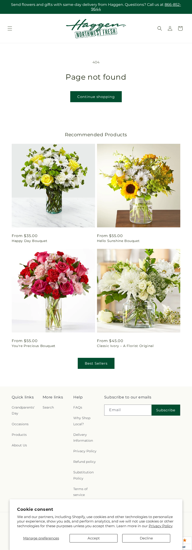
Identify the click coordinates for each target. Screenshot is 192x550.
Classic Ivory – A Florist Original (125, 346)
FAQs (77, 407)
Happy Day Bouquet (29, 241)
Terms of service (80, 492)
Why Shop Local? (81, 421)
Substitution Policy (83, 475)
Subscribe (165, 410)
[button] (10, 28)
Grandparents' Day (23, 410)
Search (48, 407)
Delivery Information (83, 438)
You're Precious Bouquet (33, 346)
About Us (19, 445)
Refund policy (84, 462)
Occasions (20, 424)
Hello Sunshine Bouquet (118, 241)
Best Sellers (96, 363)
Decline (146, 538)
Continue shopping (96, 96)
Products (19, 435)
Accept (94, 538)
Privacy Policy (161, 526)
